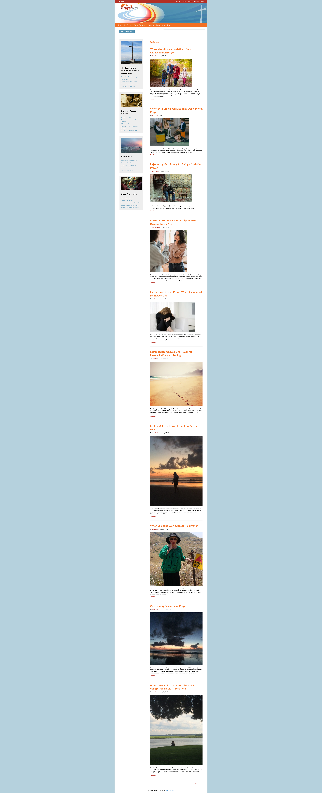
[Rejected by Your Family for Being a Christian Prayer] (171, 188)
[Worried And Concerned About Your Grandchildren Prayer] (171, 72)
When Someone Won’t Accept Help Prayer (174, 525)
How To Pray (127, 25)
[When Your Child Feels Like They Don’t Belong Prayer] (169, 132)
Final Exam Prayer (126, 117)
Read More (153, 99)
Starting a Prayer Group (127, 200)
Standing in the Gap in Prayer (129, 160)
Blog (168, 25)
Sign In (202, 1)
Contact (190, 1)
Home (119, 25)
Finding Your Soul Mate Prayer (129, 130)
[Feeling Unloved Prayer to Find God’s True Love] (176, 470)
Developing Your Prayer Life (128, 165)
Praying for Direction (126, 163)
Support (184, 1)
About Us (178, 1)
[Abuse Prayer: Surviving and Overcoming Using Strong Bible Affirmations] (176, 729)
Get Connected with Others (128, 86)
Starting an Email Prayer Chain (129, 205)
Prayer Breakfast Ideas (127, 198)
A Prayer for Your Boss (127, 124)
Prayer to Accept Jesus (127, 170)
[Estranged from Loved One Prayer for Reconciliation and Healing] (176, 383)
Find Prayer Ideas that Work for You (130, 84)
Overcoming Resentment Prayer (168, 606)
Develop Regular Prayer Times (129, 81)
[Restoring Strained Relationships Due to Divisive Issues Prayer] (168, 251)
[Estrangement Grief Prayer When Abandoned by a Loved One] (172, 316)
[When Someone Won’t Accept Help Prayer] (176, 559)
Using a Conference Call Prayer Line (131, 202)
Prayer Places (160, 25)
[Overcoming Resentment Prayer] (176, 638)
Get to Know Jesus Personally (129, 77)
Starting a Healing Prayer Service (130, 207)
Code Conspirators (169, 790)
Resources (150, 25)
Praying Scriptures (126, 167)
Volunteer (196, 1)
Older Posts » (199, 784)
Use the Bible (124, 79)
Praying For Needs (139, 25)
